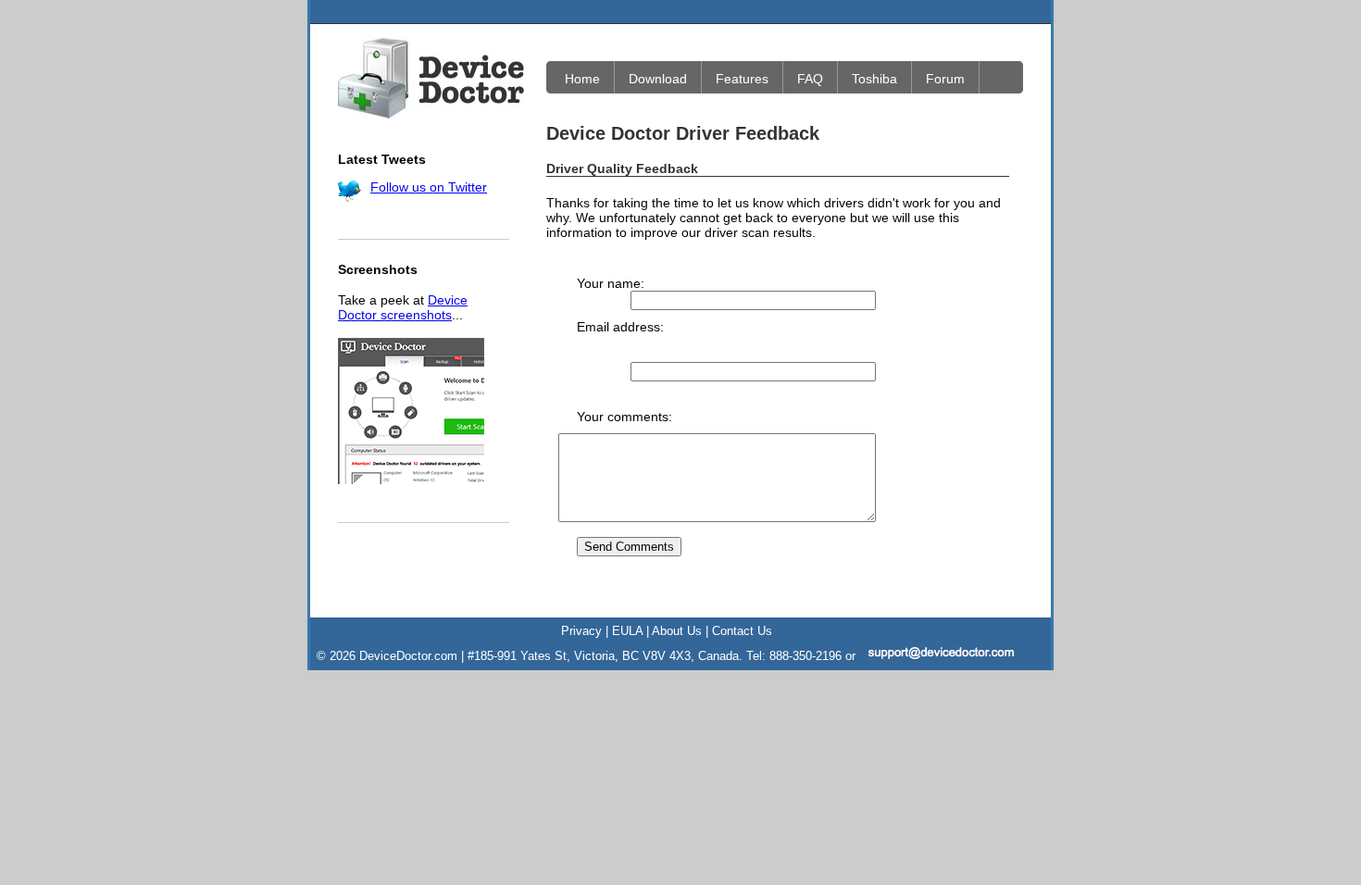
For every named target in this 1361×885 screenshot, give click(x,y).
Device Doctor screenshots (403, 307)
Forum (945, 78)
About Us (677, 631)
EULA (627, 631)
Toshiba (874, 78)
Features (742, 78)
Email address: (620, 326)
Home (582, 78)
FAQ (810, 78)
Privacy (581, 631)
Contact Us (742, 631)
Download (658, 78)
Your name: (610, 283)
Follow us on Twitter (428, 187)
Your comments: (624, 416)
